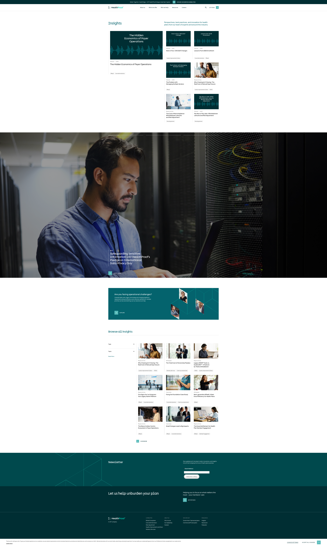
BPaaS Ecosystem (151, 520)
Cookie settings (292, 542)
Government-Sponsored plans (191, 520)
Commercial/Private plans (190, 523)
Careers (184, 7)
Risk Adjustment (150, 525)
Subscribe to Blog (191, 476)
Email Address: (188, 468)
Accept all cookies (308, 542)
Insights (204, 520)
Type (109, 344)
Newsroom (205, 523)
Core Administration (151, 523)
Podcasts (204, 525)
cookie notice (9, 543)
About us (142, 7)
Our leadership (168, 523)
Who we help (164, 7)
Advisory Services (150, 529)
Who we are (167, 520)
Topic (109, 351)
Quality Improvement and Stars (154, 527)
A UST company (112, 522)
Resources (175, 7)
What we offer (153, 7)
